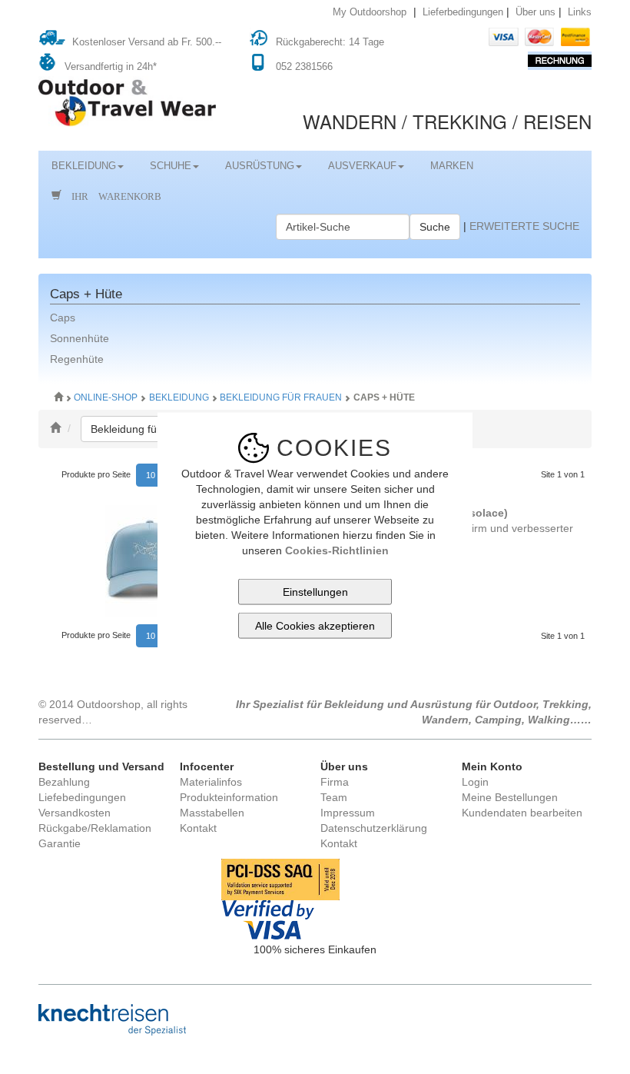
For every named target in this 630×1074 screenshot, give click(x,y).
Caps (62, 317)
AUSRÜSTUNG (259, 166)
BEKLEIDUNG (83, 166)
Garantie (59, 843)
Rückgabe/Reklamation (94, 828)
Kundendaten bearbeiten (522, 812)
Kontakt (198, 828)
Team (333, 797)
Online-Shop (107, 397)
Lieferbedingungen (463, 12)
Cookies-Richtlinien (337, 550)
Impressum (347, 812)
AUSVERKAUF (362, 166)
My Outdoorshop (369, 12)
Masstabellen (212, 812)
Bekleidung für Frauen (281, 397)
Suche (434, 227)
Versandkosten (74, 812)
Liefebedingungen (82, 797)
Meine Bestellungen (510, 797)
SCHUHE (170, 166)
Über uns (535, 12)
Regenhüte (77, 359)
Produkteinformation (229, 797)
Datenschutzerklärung (373, 828)
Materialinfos (211, 782)
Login (475, 782)
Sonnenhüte (79, 338)
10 (150, 475)
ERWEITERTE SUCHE (524, 226)
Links (580, 12)
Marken (451, 166)
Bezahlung (64, 782)
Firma (334, 782)
